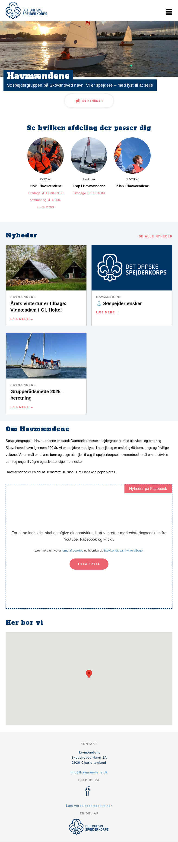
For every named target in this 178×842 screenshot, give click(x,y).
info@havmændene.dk (89, 772)
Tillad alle (89, 564)
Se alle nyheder (156, 236)
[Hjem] (26, 10)
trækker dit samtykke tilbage (123, 550)
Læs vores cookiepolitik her (89, 805)
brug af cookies (73, 550)
